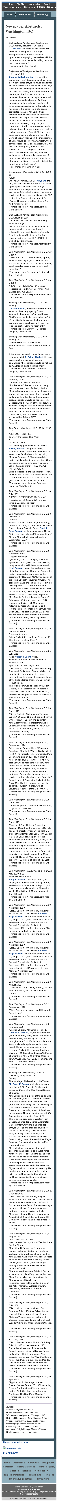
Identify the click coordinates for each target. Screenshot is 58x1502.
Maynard (41, 180)
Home (9, 14)
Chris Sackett (34, 1489)
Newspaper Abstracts (15, 1442)
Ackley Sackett (17, 308)
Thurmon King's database (21, 1479)
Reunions (49, 1475)
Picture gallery (41, 1471)
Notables (26, 1471)
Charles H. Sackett (18, 1032)
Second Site (38, 1498)
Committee (33, 1463)
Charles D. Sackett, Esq (21, 77)
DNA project (48, 1463)
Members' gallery (47, 1467)
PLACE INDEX (10, 1453)
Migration (14, 1471)
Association (24, 14)
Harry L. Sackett (17, 879)
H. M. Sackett (16, 568)
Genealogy (43, 14)
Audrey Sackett (23, 657)
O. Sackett (15, 48)
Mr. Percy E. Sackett (19, 1084)
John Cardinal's (28, 1498)
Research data (34, 1475)
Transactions (43, 1479)
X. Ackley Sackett (34, 357)
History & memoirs (26, 1467)
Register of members (14, 1475)
